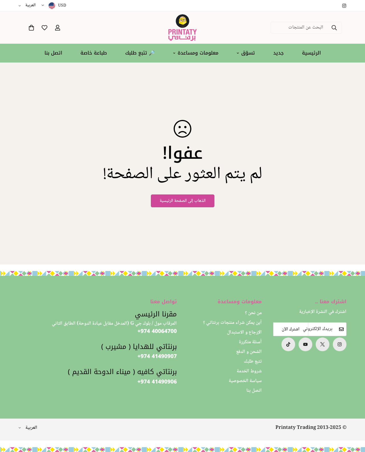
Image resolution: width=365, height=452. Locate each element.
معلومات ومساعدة (198, 52)
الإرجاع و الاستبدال (244, 332)
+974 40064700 (157, 331)
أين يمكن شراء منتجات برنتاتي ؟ (232, 323)
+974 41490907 (157, 356)
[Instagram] (344, 5)
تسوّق (248, 52)
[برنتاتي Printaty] (182, 27)
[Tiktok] (288, 344)
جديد (278, 52)
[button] (31, 27)
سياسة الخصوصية (245, 381)
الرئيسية (311, 52)
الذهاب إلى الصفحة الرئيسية (183, 201)
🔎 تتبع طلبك (140, 52)
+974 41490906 (157, 381)
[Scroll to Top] (11, 420)
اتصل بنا (53, 52)
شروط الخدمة (249, 371)
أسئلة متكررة (250, 342)
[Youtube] (305, 344)
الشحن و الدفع (249, 352)
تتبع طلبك (253, 361)
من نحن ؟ (253, 313)
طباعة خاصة (93, 52)
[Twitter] (322, 344)
